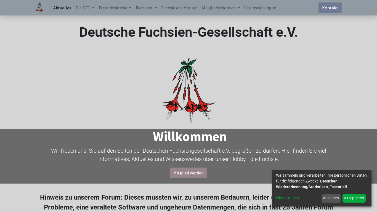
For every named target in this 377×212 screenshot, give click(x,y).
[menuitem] (62, 7)
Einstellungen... (289, 198)
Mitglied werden (188, 173)
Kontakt (330, 7)
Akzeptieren (354, 198)
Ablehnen (331, 198)
